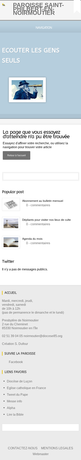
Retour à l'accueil (16, 155)
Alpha (11, 408)
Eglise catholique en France (26, 388)
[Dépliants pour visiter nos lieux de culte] (11, 223)
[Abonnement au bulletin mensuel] (11, 204)
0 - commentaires (38, 205)
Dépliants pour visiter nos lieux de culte (46, 219)
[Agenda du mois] (11, 242)
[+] (77, 6)
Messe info (14, 401)
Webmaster (41, 454)
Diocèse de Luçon (19, 381)
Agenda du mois (32, 238)
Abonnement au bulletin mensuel (42, 200)
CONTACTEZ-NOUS (23, 448)
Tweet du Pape (17, 394)
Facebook (16, 362)
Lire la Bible (15, 414)
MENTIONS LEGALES (57, 448)
